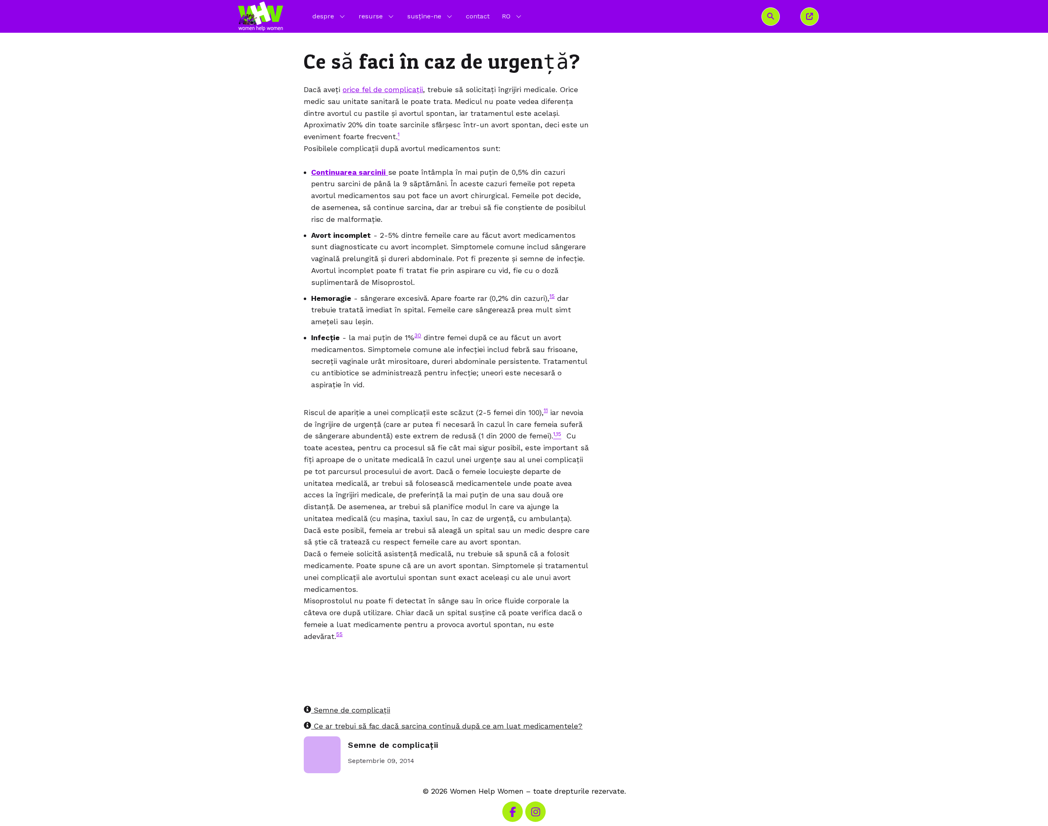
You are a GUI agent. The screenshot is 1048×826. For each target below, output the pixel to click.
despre (323, 16)
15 (552, 296)
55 (339, 634)
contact (478, 16)
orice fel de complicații (383, 89)
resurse (371, 16)
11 (546, 410)
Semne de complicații (350, 710)
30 (417, 335)
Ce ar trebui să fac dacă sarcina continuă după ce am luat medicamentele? (447, 726)
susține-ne (424, 16)
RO (512, 16)
